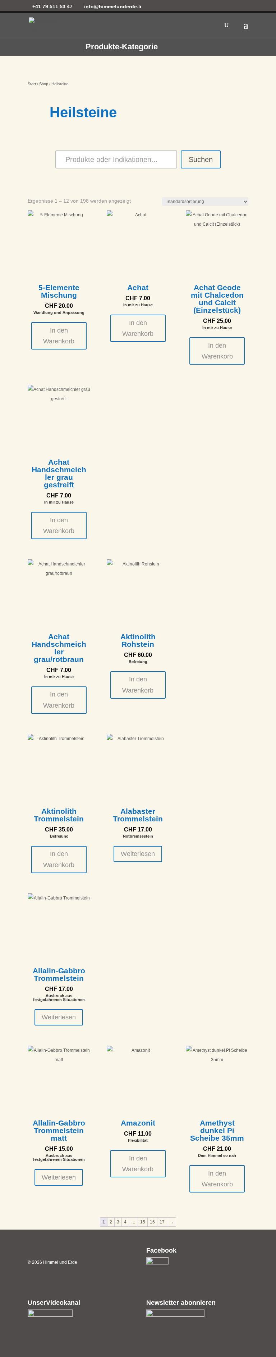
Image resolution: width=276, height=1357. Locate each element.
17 (162, 1222)
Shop (43, 84)
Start (32, 84)
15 (142, 1222)
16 (152, 1222)
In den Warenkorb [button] (58, 336)
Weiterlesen (138, 853)
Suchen (201, 159)
